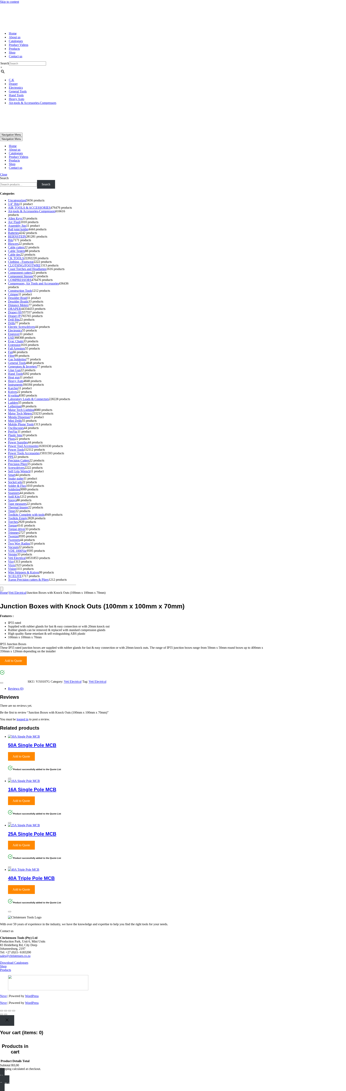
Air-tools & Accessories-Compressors (32, 103)
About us (14, 37)
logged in (22, 719)
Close (3, 174)
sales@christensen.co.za (15, 956)
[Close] (1, 682)
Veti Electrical (17, 592)
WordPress (32, 996)
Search (4, 63)
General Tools (18, 91)
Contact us (15, 56)
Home (13, 33)
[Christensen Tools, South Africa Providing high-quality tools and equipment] (173, 16)
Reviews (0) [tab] (15, 688)
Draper (13, 83)
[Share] (9, 1010)
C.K (11, 80)
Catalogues (16, 41)
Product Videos (18, 45)
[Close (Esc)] (13, 1010)
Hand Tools (16, 95)
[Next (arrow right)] (5, 1014)
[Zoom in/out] (1, 1010)
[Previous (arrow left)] (1, 1014)
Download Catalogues (14, 962)
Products (14, 48)
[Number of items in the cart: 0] (1, 589)
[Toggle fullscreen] (5, 1010)
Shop (12, 52)
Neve (3, 996)
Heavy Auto (16, 99)
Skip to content (9, 1)
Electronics (16, 87)
